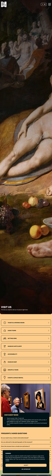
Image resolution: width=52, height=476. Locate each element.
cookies (7, 459)
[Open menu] (49, 4)
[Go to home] (3, 4)
